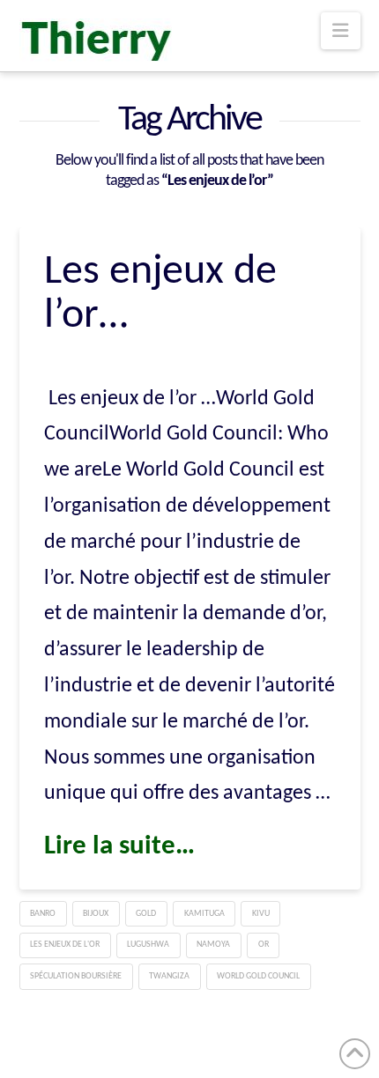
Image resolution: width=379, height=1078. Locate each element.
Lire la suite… (119, 846)
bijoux (95, 914)
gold (146, 914)
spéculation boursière (76, 976)
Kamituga (204, 914)
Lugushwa (148, 944)
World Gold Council (258, 976)
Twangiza (169, 976)
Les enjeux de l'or (65, 944)
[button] (340, 30)
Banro (43, 914)
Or (263, 944)
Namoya (213, 944)
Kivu (261, 914)
